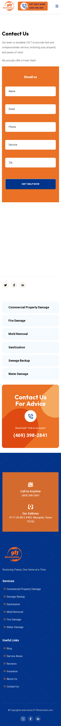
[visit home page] (8, 6)
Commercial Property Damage (24, 589)
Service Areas (15, 656)
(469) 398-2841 (30, 435)
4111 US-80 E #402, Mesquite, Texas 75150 (30, 519)
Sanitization (13, 604)
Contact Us (13, 686)
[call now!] (30, 416)
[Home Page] (13, 554)
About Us (12, 678)
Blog (9, 648)
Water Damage (15, 627)
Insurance (12, 671)
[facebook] (14, 285)
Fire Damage (14, 619)
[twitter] (5, 285)
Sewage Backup (16, 596)
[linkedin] (22, 285)
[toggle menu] (57, 6)
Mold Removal (15, 611)
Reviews (12, 663)
